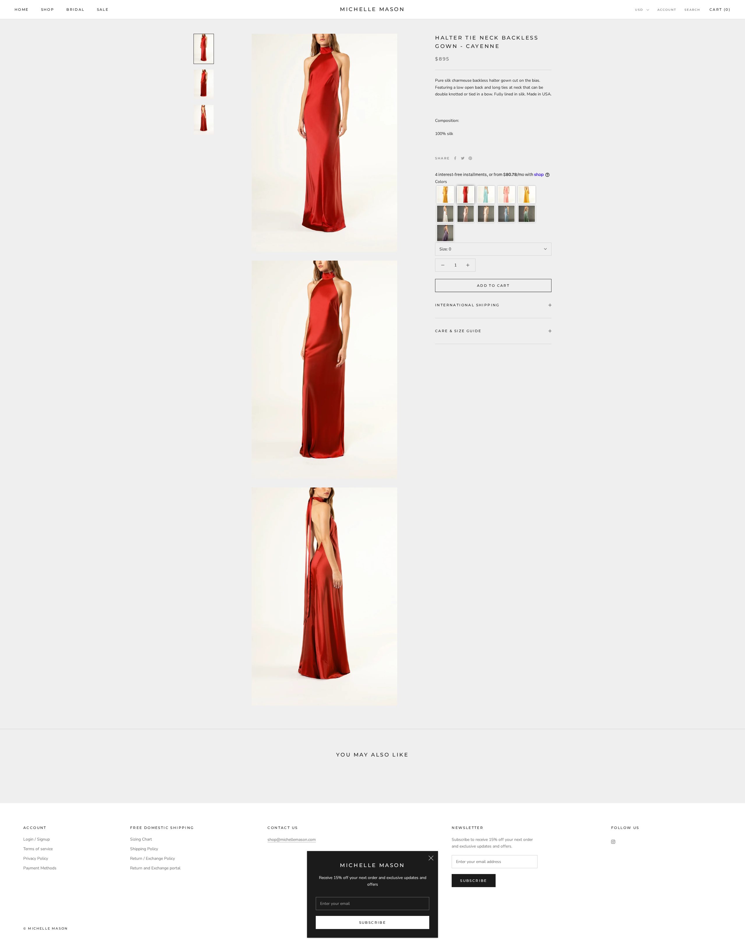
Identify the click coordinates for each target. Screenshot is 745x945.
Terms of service (38, 849)
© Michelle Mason (45, 928)
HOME (22, 9)
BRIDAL (75, 9)
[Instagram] (613, 841)
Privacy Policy (35, 858)
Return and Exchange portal (155, 868)
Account (666, 10)
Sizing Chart (141, 839)
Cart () (719, 9)
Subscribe (372, 922)
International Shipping (467, 305)
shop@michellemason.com (291, 839)
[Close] (431, 858)
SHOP (47, 9)
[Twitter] (462, 158)
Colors (441, 181)
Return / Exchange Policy (152, 858)
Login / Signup (36, 839)
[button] (445, 194)
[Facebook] (455, 158)
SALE (103, 9)
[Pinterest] (470, 158)
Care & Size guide (458, 331)
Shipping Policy (144, 849)
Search (692, 10)
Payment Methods (39, 868)
